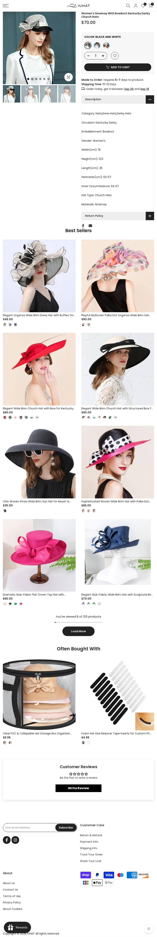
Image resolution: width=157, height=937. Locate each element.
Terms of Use (12, 896)
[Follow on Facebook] (7, 840)
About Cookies (12, 909)
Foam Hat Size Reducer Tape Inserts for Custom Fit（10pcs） (115, 735)
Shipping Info (88, 848)
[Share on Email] (90, 225)
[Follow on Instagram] (15, 840)
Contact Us (10, 890)
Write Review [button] (78, 788)
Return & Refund (91, 835)
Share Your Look (90, 861)
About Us (9, 883)
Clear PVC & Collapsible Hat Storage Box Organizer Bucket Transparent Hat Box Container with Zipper (36, 735)
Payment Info (89, 842)
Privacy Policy (12, 902)
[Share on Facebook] (83, 225)
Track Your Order (91, 854)
